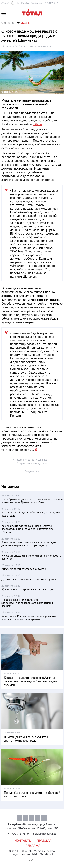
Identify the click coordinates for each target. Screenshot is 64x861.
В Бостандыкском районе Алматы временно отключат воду (26, 739)
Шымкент (43, 459)
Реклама (33, 846)
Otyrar (37, 124)
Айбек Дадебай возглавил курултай (23, 569)
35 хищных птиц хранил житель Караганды (28, 589)
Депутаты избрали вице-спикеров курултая (28, 579)
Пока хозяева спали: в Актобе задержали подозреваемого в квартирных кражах (27, 602)
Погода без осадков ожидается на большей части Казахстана (32, 794)
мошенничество (24, 459)
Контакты (23, 840)
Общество (8, 22)
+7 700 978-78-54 (53, 3)
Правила (44, 840)
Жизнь (25, 22)
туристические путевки (32, 463)
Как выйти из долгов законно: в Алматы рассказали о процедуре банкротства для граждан (27, 529)
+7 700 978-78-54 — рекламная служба (32, 833)
